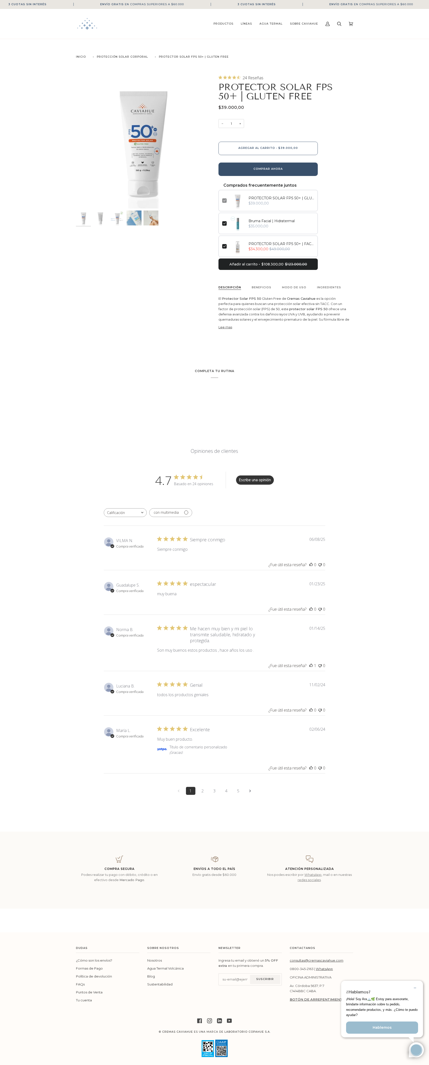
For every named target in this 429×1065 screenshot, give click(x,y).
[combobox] (125, 512)
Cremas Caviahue (177, 1031)
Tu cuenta (84, 1000)
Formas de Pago (89, 968)
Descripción (229, 287)
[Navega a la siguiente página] (250, 791)
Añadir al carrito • (268, 264)
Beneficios (261, 287)
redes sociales (309, 880)
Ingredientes (329, 287)
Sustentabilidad (160, 984)
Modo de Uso (294, 287)
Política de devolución (94, 976)
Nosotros (154, 960)
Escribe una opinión (255, 479)
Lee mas (225, 327)
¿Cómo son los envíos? (94, 960)
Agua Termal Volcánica (165, 968)
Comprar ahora (268, 168)
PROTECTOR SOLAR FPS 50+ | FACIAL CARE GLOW (281, 244)
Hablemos (382, 1027)
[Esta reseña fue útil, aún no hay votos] (311, 564)
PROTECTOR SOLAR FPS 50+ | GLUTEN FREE (281, 198)
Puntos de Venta (89, 992)
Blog (151, 976)
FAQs (80, 984)
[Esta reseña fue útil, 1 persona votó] (311, 665)
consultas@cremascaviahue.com (316, 960)
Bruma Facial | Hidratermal (272, 221)
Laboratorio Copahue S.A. (247, 1031)
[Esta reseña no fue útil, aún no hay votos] (320, 564)
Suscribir (265, 979)
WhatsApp (313, 875)
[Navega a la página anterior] (178, 791)
